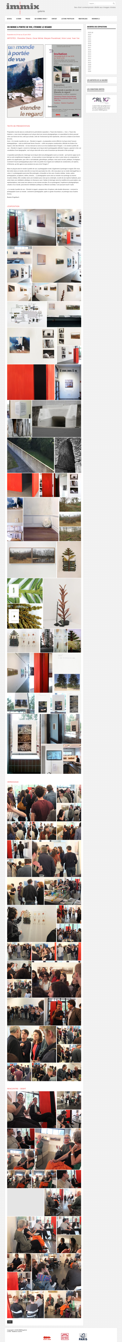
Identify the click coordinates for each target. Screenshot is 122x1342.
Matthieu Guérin (17, 1331)
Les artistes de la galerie (97, 80)
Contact (54, 19)
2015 (89, 52)
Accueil (9, 19)
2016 (89, 50)
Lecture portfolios (67, 19)
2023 (89, 34)
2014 (89, 54)
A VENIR (18, 19)
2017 (89, 47)
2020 (89, 41)
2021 (89, 39)
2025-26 (90, 32)
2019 (9, 1322)
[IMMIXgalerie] (25, 8)
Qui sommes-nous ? (41, 19)
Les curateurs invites (95, 89)
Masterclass (83, 19)
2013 (89, 56)
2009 (89, 65)
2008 (89, 67)
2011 (89, 60)
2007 (89, 69)
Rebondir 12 (96, 19)
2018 (89, 45)
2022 (89, 37)
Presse (28, 19)
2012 (89, 58)
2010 (89, 62)
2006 (89, 71)
